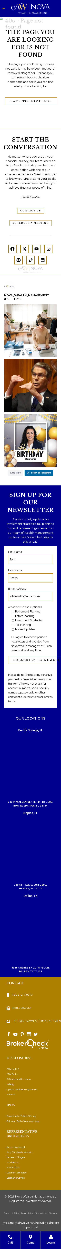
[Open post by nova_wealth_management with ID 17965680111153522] (30, 330)
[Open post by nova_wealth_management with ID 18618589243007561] (30, 440)
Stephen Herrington (16, 1173)
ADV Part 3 (12, 1074)
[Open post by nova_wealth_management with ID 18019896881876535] (30, 385)
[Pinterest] (18, 260)
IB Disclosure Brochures (19, 1079)
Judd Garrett (13, 1162)
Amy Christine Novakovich (20, 1152)
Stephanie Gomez (16, 1178)
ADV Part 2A (13, 1069)
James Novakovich (16, 1147)
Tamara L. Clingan (16, 1157)
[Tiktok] (30, 260)
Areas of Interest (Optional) (25, 607)
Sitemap (53, 1213)
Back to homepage (31, 101)
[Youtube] (36, 249)
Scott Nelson (13, 1167)
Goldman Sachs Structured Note (23, 1121)
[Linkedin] (42, 260)
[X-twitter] (24, 249)
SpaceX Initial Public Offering (21, 1116)
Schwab (11, 1094)
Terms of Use (41, 1213)
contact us (30, 210)
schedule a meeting (31, 223)
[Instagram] (48, 249)
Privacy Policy (27, 1213)
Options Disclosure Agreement (22, 1089)
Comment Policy (11, 1213)
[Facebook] (12, 249)
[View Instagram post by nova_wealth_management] (53, 353)
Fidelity (10, 1084)
